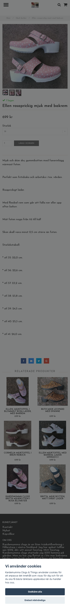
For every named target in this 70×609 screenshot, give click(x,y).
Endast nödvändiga (35, 600)
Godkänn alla (35, 591)
